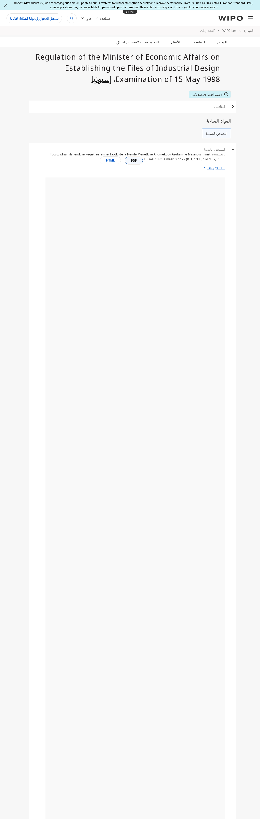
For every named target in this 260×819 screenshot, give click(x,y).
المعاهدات (198, 42)
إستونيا (101, 79)
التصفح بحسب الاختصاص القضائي (137, 42)
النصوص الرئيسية (216, 133)
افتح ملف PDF (216, 168)
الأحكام (175, 42)
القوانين (222, 42)
